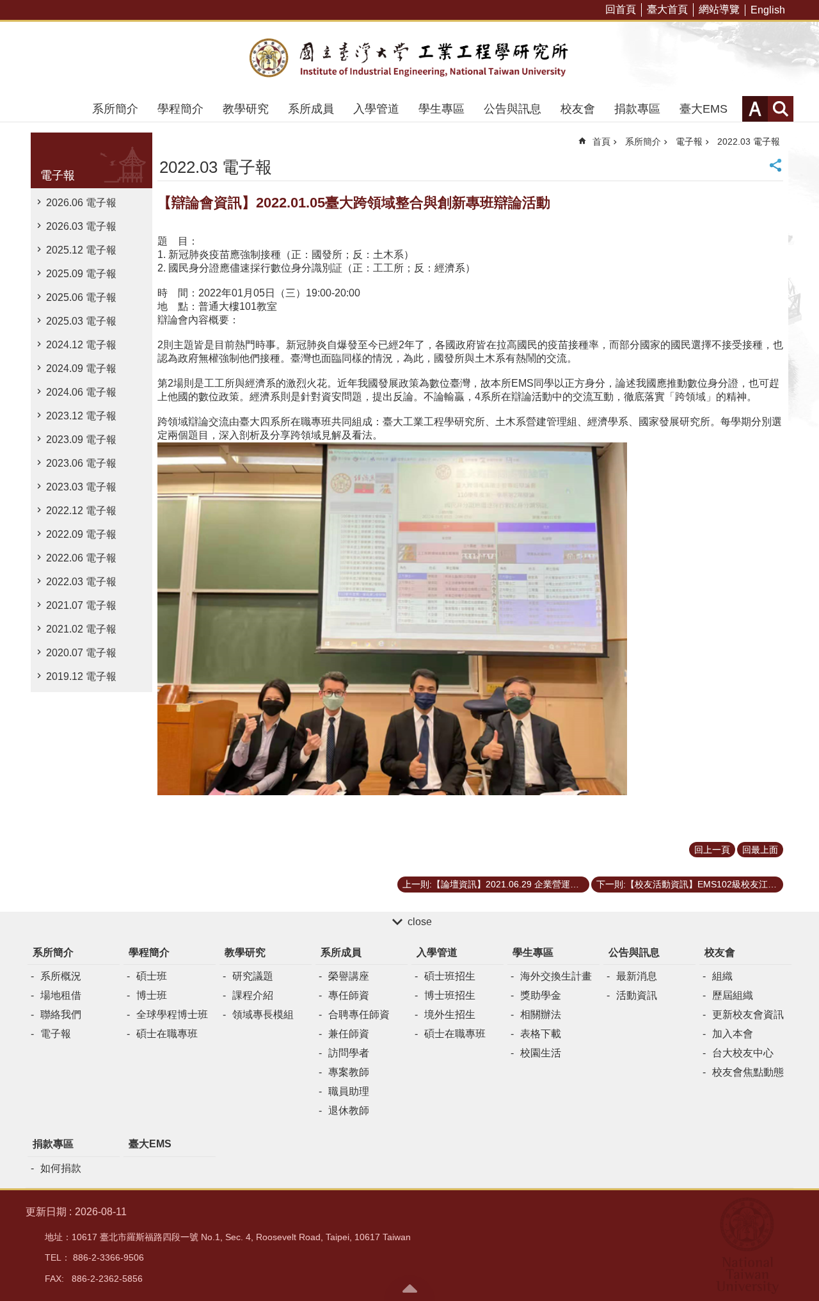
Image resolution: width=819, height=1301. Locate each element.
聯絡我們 (60, 1014)
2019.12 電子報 (81, 676)
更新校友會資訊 (748, 1014)
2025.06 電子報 (81, 297)
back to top (409, 1288)
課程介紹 (252, 995)
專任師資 (348, 995)
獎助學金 (540, 995)
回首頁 (620, 9)
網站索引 (780, 109)
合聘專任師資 (359, 1014)
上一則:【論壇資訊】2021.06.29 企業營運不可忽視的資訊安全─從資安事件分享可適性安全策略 (495, 884)
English (768, 9)
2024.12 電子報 (81, 344)
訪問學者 (348, 1052)
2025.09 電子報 (81, 273)
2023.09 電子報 (81, 439)
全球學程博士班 (172, 1014)
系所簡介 (115, 108)
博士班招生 (449, 995)
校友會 (578, 108)
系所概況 (60, 976)
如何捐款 (60, 1168)
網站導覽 (719, 9)
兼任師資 (348, 1033)
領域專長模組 (263, 1014)
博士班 (151, 995)
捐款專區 (637, 108)
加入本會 (732, 1033)
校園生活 (540, 1052)
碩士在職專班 (167, 1033)
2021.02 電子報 (81, 629)
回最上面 (760, 849)
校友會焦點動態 (748, 1072)
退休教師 (348, 1110)
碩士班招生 (449, 976)
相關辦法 (540, 1014)
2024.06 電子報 (81, 392)
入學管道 (376, 108)
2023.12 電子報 (81, 415)
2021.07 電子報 (81, 605)
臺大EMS (704, 108)
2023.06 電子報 (81, 463)
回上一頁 (712, 849)
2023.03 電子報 (81, 486)
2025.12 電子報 (81, 250)
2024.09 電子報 (81, 368)
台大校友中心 (743, 1052)
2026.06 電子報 (81, 202)
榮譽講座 (348, 976)
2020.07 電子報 (81, 652)
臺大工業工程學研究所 (409, 59)
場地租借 (60, 995)
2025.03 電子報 (81, 321)
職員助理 (348, 1091)
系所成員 (311, 108)
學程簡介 (180, 108)
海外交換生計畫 (556, 976)
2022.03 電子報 (81, 581)
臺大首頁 (667, 9)
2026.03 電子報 (81, 226)
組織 (722, 976)
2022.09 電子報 (81, 534)
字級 (755, 109)
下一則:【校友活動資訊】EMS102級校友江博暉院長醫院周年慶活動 (689, 884)
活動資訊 (636, 995)
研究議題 (252, 976)
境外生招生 (449, 1014)
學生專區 (441, 108)
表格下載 (540, 1033)
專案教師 (348, 1072)
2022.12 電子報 (81, 510)
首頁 (601, 141)
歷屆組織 (732, 995)
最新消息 (636, 976)
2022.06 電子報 (81, 558)
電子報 (689, 141)
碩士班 (151, 976)
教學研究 (246, 108)
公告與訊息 (512, 108)
